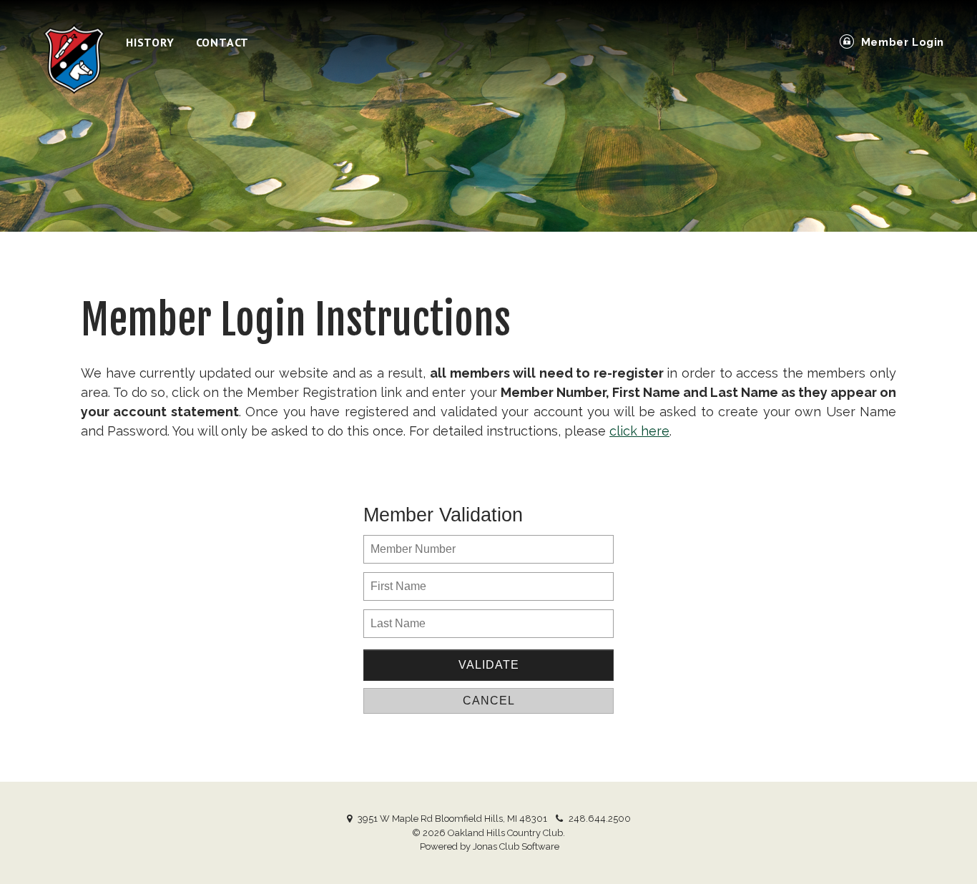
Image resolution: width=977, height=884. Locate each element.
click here (639, 430)
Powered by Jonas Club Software (489, 846)
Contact (223, 42)
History (150, 42)
